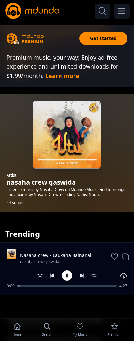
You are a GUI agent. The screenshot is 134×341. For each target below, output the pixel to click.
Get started (103, 38)
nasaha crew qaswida (39, 261)
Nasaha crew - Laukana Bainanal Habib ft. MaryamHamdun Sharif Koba (55, 255)
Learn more (62, 75)
